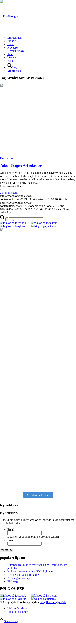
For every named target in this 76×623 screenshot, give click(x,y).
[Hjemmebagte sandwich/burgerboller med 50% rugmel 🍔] (38, 430)
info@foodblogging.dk (53, 602)
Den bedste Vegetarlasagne (23, 574)
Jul (11, 158)
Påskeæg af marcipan (19, 578)
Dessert (4, 158)
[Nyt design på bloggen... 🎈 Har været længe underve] (38, 470)
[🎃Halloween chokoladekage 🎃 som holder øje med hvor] (38, 388)
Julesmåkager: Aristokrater (21, 166)
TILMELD (6, 550)
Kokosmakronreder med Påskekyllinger (30, 571)
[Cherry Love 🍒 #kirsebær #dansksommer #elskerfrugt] (38, 417)
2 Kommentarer (9, 192)
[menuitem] (41, 37)
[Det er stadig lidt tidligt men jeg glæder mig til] (38, 446)
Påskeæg (12, 581)
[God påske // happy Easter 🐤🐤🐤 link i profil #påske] (38, 460)
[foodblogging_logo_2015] (9, 16)
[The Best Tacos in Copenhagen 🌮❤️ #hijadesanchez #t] (38, 405)
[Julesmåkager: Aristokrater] (37, 86)
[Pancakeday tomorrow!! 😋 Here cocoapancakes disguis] (38, 482)
